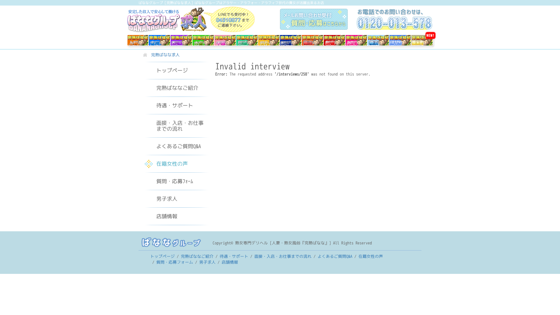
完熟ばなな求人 (166, 20)
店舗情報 (166, 216)
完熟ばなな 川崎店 (247, 40)
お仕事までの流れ (180, 125)
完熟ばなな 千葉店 (225, 40)
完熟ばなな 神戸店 (290, 40)
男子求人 (166, 198)
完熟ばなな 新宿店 (334, 40)
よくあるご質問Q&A (178, 146)
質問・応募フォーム (174, 262)
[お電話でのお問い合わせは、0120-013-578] (394, 19)
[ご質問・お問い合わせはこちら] (318, 19)
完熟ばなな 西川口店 (181, 40)
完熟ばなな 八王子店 (356, 40)
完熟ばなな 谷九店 (268, 40)
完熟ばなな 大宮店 (203, 40)
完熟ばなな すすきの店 (400, 40)
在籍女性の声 (172, 163)
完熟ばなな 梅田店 (312, 40)
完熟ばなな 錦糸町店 (423, 40)
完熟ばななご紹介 (177, 88)
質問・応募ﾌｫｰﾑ (174, 181)
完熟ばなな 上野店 (137, 40)
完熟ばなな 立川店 (159, 40)
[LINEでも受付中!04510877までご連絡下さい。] (229, 19)
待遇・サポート (174, 105)
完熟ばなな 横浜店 (378, 40)
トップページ (172, 70)
